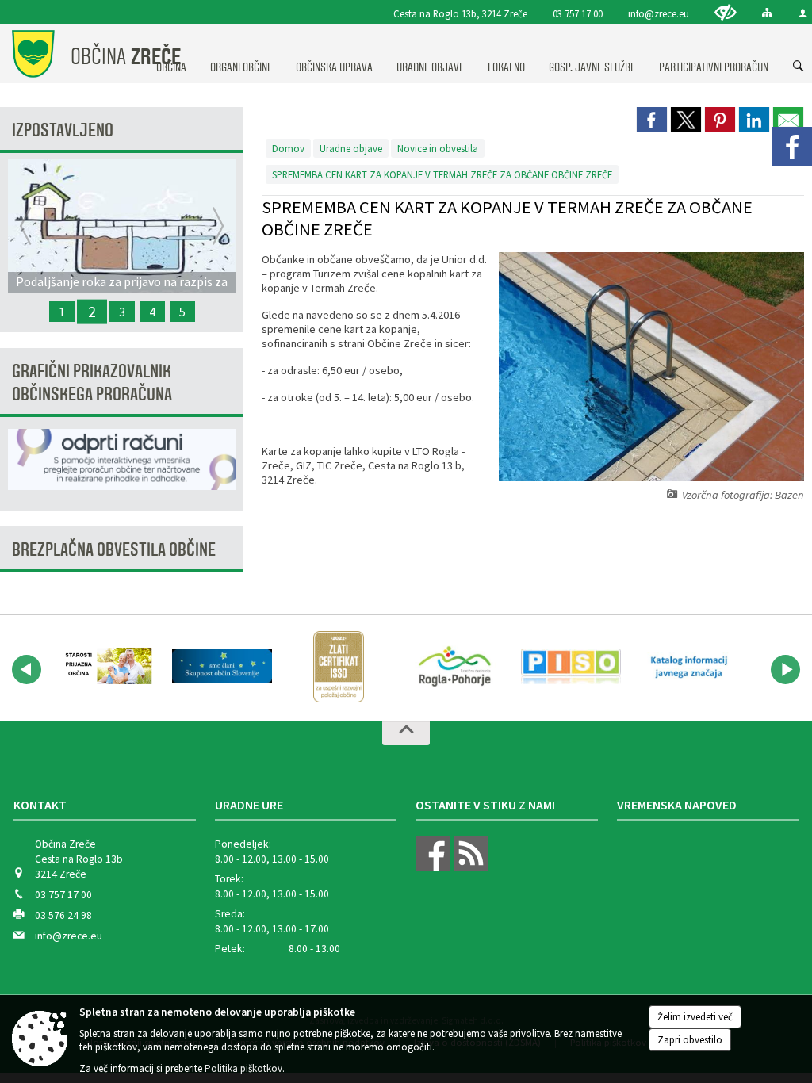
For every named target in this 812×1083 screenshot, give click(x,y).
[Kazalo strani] (767, 12)
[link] (652, 119)
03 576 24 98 (63, 915)
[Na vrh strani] (406, 733)
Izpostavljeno (62, 130)
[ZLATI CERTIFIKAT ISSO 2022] (338, 666)
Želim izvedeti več (695, 1017)
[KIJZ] (687, 666)
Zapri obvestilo (689, 1040)
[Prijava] (803, 13)
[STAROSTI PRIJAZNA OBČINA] (106, 666)
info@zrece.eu (658, 13)
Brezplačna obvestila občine (114, 549)
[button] (26, 669)
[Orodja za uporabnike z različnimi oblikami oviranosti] (725, 12)
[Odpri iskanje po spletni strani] (798, 66)
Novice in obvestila (437, 148)
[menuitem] (241, 52)
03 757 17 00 (578, 13)
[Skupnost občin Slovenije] (222, 666)
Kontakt (40, 805)
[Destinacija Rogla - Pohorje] (454, 666)
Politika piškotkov (243, 1068)
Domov (288, 148)
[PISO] (571, 666)
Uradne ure (249, 805)
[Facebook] (792, 146)
